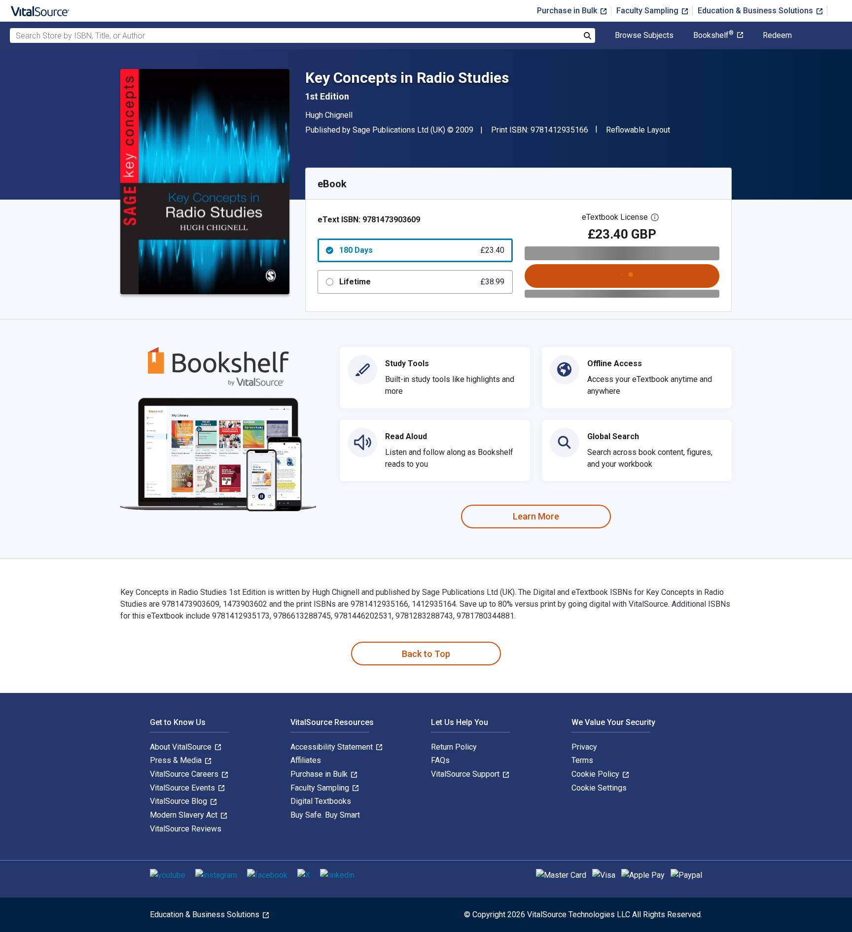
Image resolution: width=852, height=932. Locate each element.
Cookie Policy (596, 774)
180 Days (421, 250)
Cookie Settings (599, 788)
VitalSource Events (183, 788)
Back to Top (426, 654)
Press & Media (177, 760)
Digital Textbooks (320, 801)
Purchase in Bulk (568, 10)
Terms (582, 760)
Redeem (777, 35)
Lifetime (421, 281)
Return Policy (454, 747)
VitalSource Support (466, 774)
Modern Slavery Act (184, 815)
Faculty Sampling (648, 10)
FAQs (440, 760)
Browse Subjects (644, 35)
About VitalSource (181, 747)
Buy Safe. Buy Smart (325, 815)
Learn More (536, 516)
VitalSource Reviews (185, 828)
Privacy (584, 747)
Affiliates (305, 760)
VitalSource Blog (179, 801)
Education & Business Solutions (756, 10)
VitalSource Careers (185, 774)
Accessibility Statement (332, 747)
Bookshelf (713, 35)
